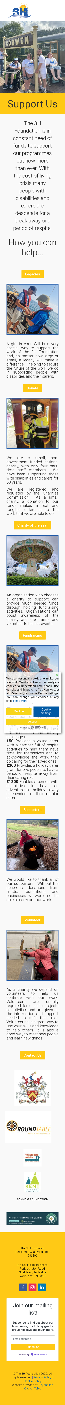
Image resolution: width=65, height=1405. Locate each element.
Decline (19, 711)
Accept (32, 721)
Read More (20, 700)
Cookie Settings (46, 711)
